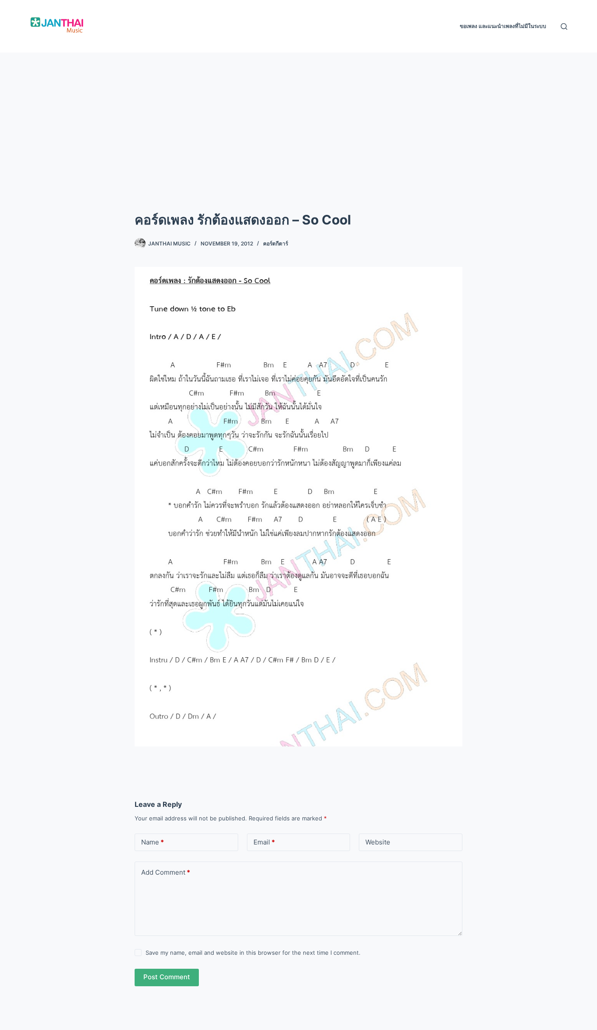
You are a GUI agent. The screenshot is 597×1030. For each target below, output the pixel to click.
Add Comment (165, 872)
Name (152, 842)
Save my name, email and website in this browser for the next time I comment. (253, 952)
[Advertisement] (298, 118)
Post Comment (166, 977)
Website (377, 842)
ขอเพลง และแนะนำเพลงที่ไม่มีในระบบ (503, 26)
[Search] (564, 26)
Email (264, 842)
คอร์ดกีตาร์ (275, 243)
